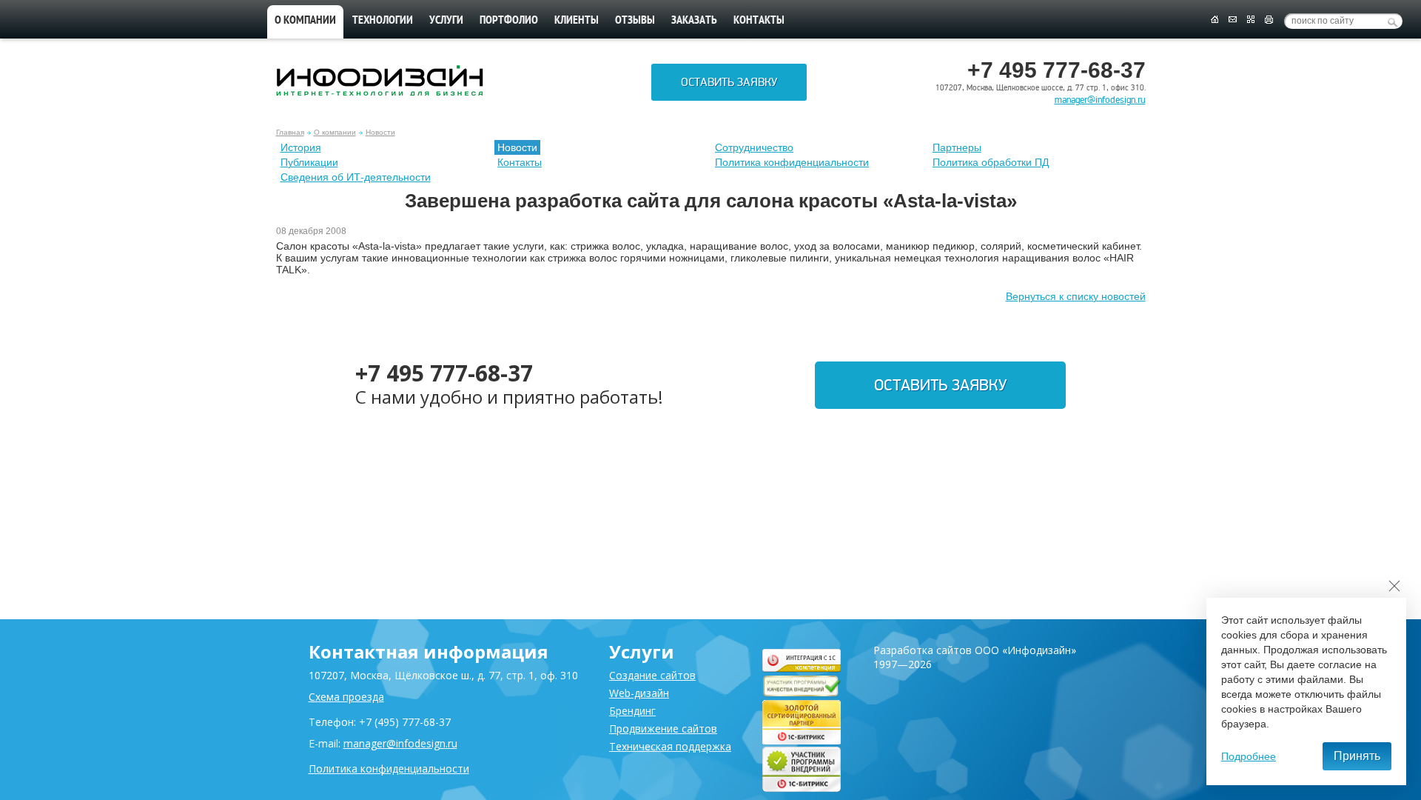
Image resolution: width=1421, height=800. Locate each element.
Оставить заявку (729, 82)
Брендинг (632, 711)
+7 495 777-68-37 (444, 373)
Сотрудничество (754, 147)
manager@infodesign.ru (1100, 100)
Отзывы (635, 20)
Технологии (382, 20)
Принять (1357, 756)
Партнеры (957, 147)
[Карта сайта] (1250, 20)
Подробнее (1248, 756)
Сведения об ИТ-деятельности (355, 177)
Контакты (759, 20)
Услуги (446, 20)
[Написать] (1233, 20)
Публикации (309, 162)
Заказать (694, 20)
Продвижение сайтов (663, 728)
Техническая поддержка (670, 746)
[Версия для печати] (1269, 20)
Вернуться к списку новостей (1076, 296)
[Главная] (1214, 20)
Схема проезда (346, 697)
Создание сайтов (652, 675)
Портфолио (509, 20)
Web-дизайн (639, 693)
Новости (380, 132)
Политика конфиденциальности (792, 162)
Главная (290, 132)
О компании (305, 20)
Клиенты (576, 20)
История (300, 147)
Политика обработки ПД (991, 162)
